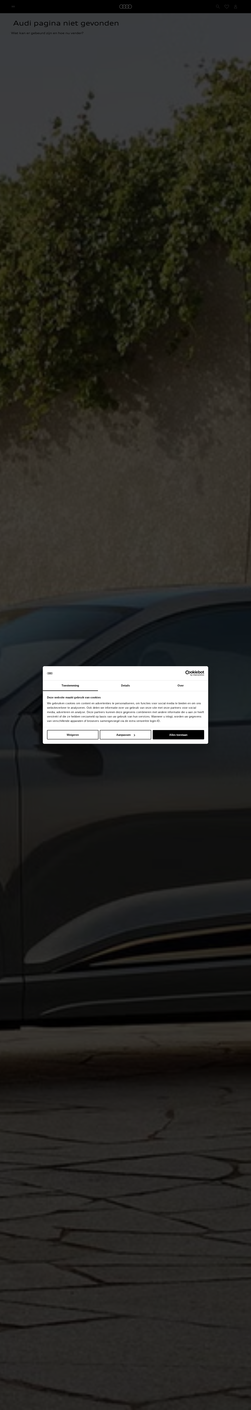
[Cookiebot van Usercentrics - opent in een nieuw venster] (188, 673)
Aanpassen (123, 734)
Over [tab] (181, 685)
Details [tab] (125, 685)
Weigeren (73, 734)
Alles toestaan (178, 734)
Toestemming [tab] (70, 685)
